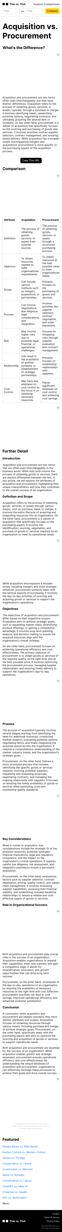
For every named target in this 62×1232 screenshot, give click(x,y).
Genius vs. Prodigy (14, 1157)
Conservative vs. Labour (17, 1180)
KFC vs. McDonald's (15, 1197)
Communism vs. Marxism (18, 1169)
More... (7, 1203)
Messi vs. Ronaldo (13, 1174)
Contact (55, 1214)
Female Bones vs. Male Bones (20, 1146)
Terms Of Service (51, 1217)
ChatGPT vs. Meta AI (15, 1186)
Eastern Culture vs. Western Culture (24, 1152)
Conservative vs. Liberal (17, 1163)
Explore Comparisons (46, 4)
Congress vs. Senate (15, 1192)
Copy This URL (31, 160)
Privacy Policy (53, 1221)
